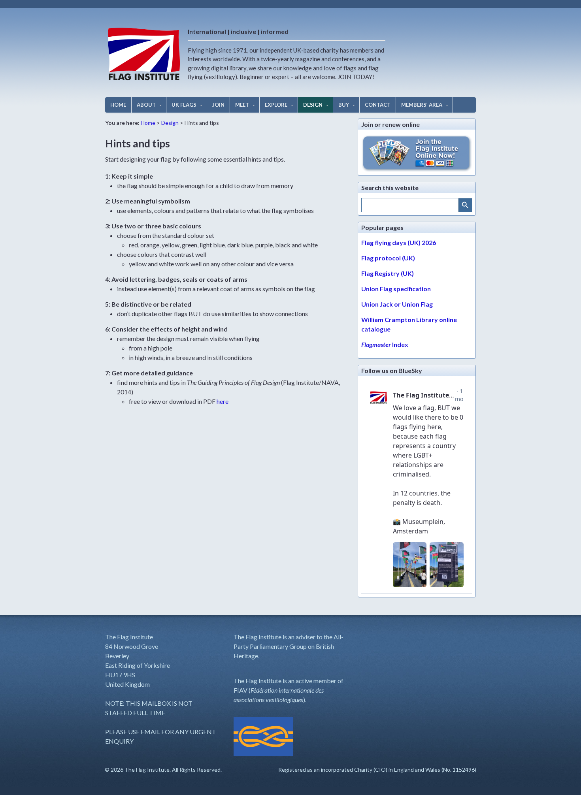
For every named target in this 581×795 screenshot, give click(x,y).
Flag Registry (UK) (387, 273)
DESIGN (313, 105)
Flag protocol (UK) (388, 258)
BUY (343, 105)
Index (384, 344)
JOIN (218, 105)
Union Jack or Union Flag (397, 304)
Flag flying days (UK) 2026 (398, 242)
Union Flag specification (396, 288)
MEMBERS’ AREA (421, 105)
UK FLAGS (184, 105)
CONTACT (377, 105)
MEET (242, 105)
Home (148, 122)
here (222, 401)
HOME (118, 105)
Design (170, 122)
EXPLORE (276, 105)
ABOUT (146, 105)
